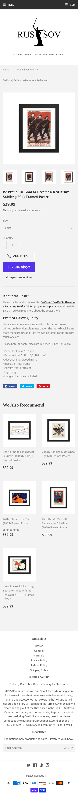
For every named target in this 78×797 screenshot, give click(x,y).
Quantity (8, 237)
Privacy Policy (39, 660)
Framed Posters (25, 69)
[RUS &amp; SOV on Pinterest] (41, 765)
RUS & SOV (40, 775)
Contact (39, 650)
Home (6, 69)
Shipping (8, 210)
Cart (72, 4)
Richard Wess (64, 724)
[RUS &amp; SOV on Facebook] (35, 765)
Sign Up (68, 748)
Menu (11, 4)
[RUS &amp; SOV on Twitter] (28, 765)
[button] (11, 530)
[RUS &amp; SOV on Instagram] (48, 765)
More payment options (19, 277)
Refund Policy (39, 665)
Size (5, 220)
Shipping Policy (39, 670)
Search (39, 645)
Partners (39, 655)
